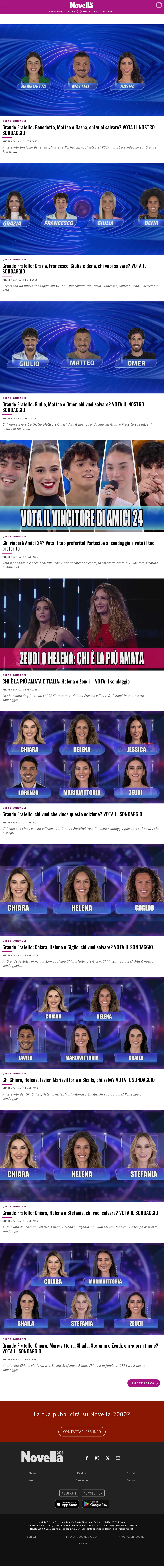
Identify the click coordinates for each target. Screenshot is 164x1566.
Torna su (82, 1543)
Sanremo (56, 11)
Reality (82, 1473)
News (32, 1473)
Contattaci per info (82, 1431)
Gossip (32, 1480)
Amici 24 (71, 11)
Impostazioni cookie (131, 1536)
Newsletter (89, 11)
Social (131, 1473)
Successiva (143, 1383)
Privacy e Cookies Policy (82, 1536)
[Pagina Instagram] (159, 5)
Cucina (131, 1480)
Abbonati (107, 11)
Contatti (33, 1536)
